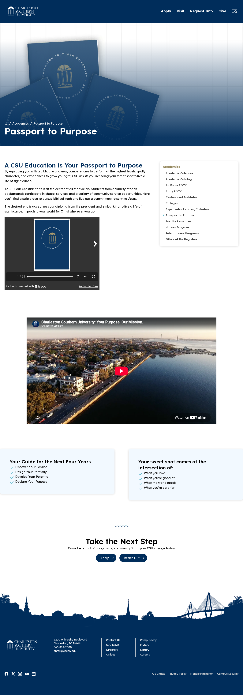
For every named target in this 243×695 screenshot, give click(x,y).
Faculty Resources (178, 221)
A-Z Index (158, 673)
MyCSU (144, 645)
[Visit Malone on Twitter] (13, 673)
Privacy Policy (177, 673)
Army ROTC (174, 191)
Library (144, 650)
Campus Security (227, 673)
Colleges (172, 203)
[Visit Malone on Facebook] (6, 673)
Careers (145, 654)
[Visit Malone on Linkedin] (34, 673)
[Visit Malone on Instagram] (20, 673)
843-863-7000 (63, 647)
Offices (110, 654)
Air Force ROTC (176, 185)
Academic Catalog (179, 179)
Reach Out (132, 558)
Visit (180, 11)
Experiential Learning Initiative (187, 209)
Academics (20, 123)
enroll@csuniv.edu (65, 651)
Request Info (201, 11)
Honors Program (177, 227)
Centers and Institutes (181, 197)
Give (222, 11)
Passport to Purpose (48, 123)
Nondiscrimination (201, 673)
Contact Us (113, 640)
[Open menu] (234, 11)
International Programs (182, 233)
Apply (166, 11)
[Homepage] (23, 11)
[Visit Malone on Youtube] (27, 673)
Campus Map (148, 640)
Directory (112, 650)
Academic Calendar (179, 173)
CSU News (112, 645)
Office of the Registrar (181, 239)
